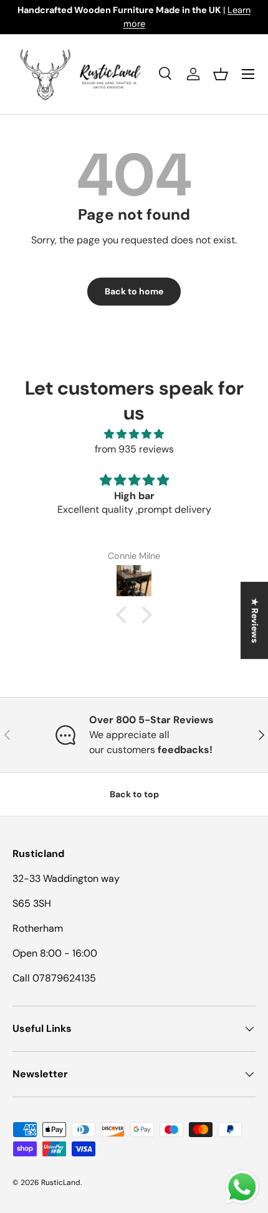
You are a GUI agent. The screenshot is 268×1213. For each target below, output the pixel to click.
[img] (134, 434)
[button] (220, 74)
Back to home (134, 291)
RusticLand (60, 1182)
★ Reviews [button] (255, 619)
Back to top (134, 794)
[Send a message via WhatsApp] (242, 1187)
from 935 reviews (134, 449)
